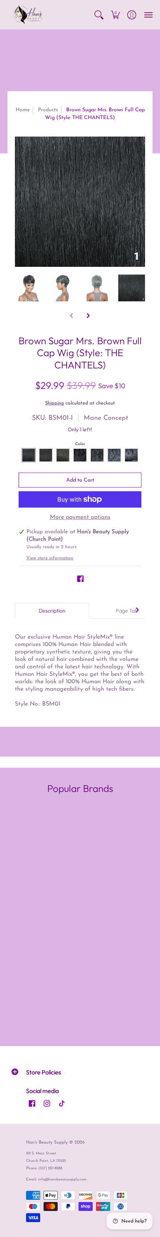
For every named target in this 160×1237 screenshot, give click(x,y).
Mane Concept (106, 418)
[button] (99, 14)
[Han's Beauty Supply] (27, 14)
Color (80, 444)
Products (48, 110)
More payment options (80, 517)
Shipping (54, 403)
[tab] (52, 610)
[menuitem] (99, 14)
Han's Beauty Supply (47, 1142)
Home (23, 110)
